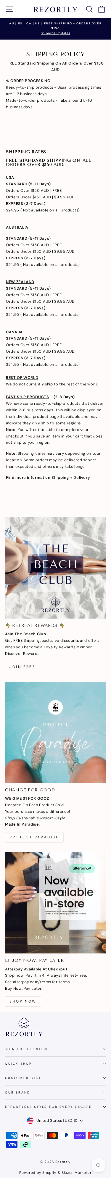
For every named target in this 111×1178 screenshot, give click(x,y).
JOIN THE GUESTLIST (28, 1049)
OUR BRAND (17, 1092)
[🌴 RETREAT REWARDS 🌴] (55, 568)
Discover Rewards (22, 653)
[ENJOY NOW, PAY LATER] (55, 902)
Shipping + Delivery (71, 477)
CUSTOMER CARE (23, 1078)
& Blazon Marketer (74, 1172)
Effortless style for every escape (48, 1107)
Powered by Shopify (38, 1172)
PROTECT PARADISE (34, 837)
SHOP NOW (23, 1001)
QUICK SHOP (18, 1064)
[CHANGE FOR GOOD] (55, 732)
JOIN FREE (22, 666)
